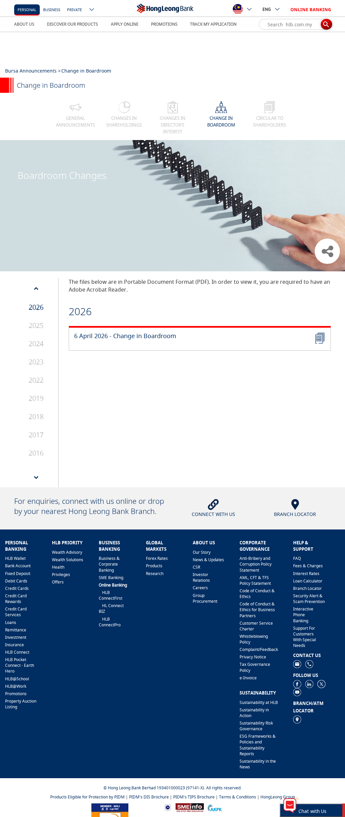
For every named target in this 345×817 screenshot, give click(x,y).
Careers (200, 588)
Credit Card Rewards (16, 598)
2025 (36, 325)
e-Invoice (248, 678)
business (51, 9)
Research (154, 573)
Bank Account (18, 566)
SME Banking (111, 577)
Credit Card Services (16, 612)
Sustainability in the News (258, 764)
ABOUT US (24, 24)
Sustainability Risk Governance (256, 726)
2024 (36, 343)
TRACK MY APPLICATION (213, 24)
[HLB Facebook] (297, 683)
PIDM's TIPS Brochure (194, 797)
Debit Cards (16, 581)
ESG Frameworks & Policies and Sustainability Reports (258, 744)
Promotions (16, 694)
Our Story (202, 552)
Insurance (14, 645)
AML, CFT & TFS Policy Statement (255, 580)
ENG (266, 9)
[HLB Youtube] (297, 691)
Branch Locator (307, 588)
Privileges (61, 574)
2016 (36, 453)
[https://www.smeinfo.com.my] (190, 807)
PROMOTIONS (164, 24)
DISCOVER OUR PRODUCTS (72, 24)
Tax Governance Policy (255, 667)
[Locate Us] (297, 718)
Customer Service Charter (256, 626)
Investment (15, 637)
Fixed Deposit (17, 573)
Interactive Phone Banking (303, 614)
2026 (36, 307)
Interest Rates (306, 573)
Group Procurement (205, 598)
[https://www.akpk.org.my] (215, 807)
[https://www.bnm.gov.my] (167, 807)
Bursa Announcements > (33, 70)
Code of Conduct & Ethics (257, 593)
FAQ (297, 558)
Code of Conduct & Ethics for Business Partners (257, 609)
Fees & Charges (308, 566)
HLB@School (17, 679)
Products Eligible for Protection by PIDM (87, 797)
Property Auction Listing (20, 704)
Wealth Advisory (67, 552)
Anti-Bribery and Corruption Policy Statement (256, 564)
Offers (58, 582)
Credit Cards (17, 588)
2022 (36, 380)
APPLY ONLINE (124, 24)
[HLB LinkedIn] (309, 683)
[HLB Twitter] (321, 683)
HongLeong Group (277, 797)
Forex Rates (157, 558)
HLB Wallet (15, 558)
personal (27, 9)
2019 (36, 398)
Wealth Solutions (67, 560)
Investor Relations (201, 577)
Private (74, 9)
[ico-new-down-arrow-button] (92, 10)
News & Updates (208, 560)
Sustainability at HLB (259, 702)
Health (58, 567)
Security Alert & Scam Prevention (309, 598)
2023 (36, 361)
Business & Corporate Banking (109, 564)
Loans (10, 622)
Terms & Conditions (237, 797)
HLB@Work (15, 686)
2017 (36, 434)
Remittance (15, 630)
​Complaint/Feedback (259, 649)
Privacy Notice (253, 657)
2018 (36, 416)
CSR (196, 567)
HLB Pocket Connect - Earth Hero (19, 665)
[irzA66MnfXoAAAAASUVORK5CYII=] (309, 663)
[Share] (327, 251)
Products (154, 566)
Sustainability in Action (254, 712)
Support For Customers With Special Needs (304, 636)
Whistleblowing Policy (254, 639)
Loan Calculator (307, 581)
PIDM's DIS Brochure (149, 797)
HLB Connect (17, 652)
